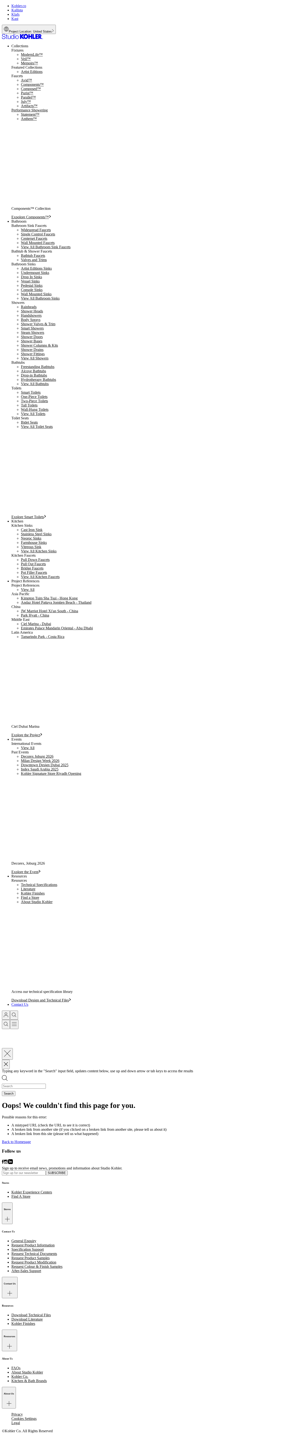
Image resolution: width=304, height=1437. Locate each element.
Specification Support (27, 1249)
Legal (15, 1423)
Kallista (17, 10)
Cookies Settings (24, 1419)
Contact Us (19, 1004)
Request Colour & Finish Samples (36, 1267)
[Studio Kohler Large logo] (22, 38)
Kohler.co (18, 6)
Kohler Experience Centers (31, 1192)
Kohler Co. (19, 1377)
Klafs (15, 14)
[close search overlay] (7, 1054)
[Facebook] (3, 1164)
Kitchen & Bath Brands (29, 1381)
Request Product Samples (30, 1258)
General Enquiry (23, 1241)
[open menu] (14, 1024)
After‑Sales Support (26, 1271)
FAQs (15, 1368)
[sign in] (6, 1015)
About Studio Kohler (27, 1372)
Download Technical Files (31, 1315)
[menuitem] (156, 131)
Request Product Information (33, 1245)
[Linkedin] (10, 1164)
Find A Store (20, 1196)
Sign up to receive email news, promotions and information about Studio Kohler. (62, 1168)
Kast (14, 19)
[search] (14, 1015)
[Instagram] (6, 1164)
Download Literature (27, 1319)
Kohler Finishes (23, 1324)
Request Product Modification (33, 1262)
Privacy (17, 1414)
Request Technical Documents (34, 1254)
